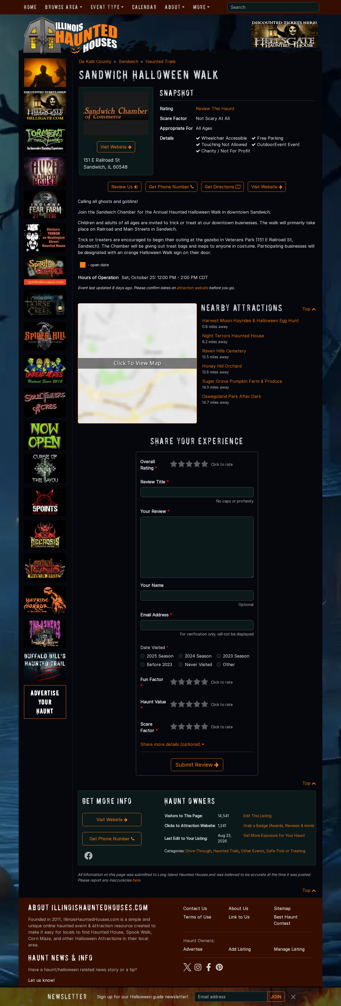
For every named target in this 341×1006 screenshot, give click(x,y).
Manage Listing (289, 949)
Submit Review (194, 765)
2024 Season (198, 656)
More (199, 7)
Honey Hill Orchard (222, 366)
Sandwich (128, 61)
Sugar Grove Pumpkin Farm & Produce (242, 381)
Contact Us (195, 908)
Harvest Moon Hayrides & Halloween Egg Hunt (250, 320)
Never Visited (198, 664)
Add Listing (240, 949)
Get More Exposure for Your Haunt (274, 835)
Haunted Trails (160, 61)
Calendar (144, 7)
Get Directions (220, 186)
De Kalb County (95, 61)
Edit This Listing (257, 815)
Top (307, 308)
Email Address (156, 614)
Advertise (192, 949)
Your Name (152, 585)
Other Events (252, 851)
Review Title (154, 481)
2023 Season (236, 656)
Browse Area (61, 7)
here (136, 880)
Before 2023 (159, 664)
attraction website (192, 287)
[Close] (293, 997)
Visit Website (114, 146)
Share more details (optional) (171, 744)
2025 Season (160, 656)
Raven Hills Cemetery (224, 351)
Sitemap (282, 908)
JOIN (276, 996)
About (173, 7)
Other (229, 664)
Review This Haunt (215, 108)
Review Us (122, 186)
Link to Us (239, 917)
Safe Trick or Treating (285, 851)
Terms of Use (197, 917)
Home (30, 7)
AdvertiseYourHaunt (45, 701)
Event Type (105, 7)
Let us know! (41, 980)
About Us (238, 908)
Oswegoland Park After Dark (231, 396)
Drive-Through (198, 851)
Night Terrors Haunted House (233, 335)
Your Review (155, 511)
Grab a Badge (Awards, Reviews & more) (279, 825)
